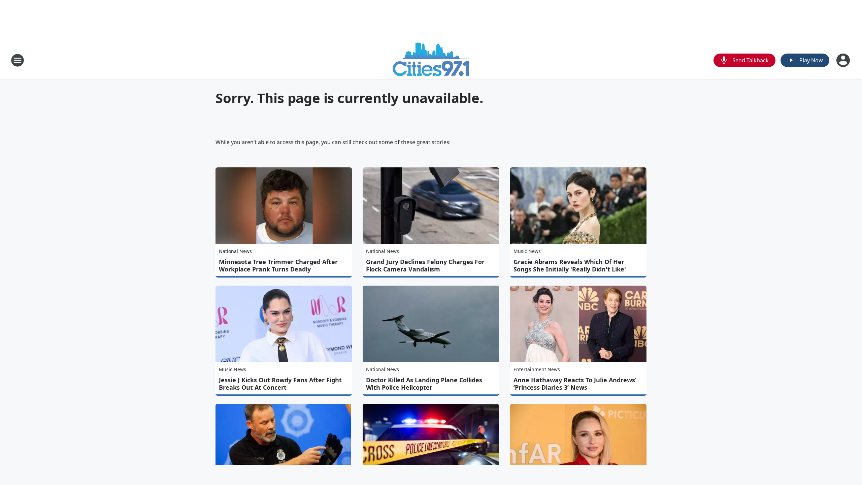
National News (235, 251)
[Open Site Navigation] (17, 60)
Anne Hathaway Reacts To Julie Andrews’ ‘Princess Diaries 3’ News (574, 383)
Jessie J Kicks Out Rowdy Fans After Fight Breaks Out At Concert (280, 383)
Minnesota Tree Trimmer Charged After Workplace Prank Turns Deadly (278, 265)
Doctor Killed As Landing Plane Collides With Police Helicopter (424, 383)
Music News (527, 251)
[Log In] (843, 60)
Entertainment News (536, 369)
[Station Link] (431, 60)
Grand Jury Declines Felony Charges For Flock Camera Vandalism (425, 265)
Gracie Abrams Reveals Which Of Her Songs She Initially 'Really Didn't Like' (569, 265)
